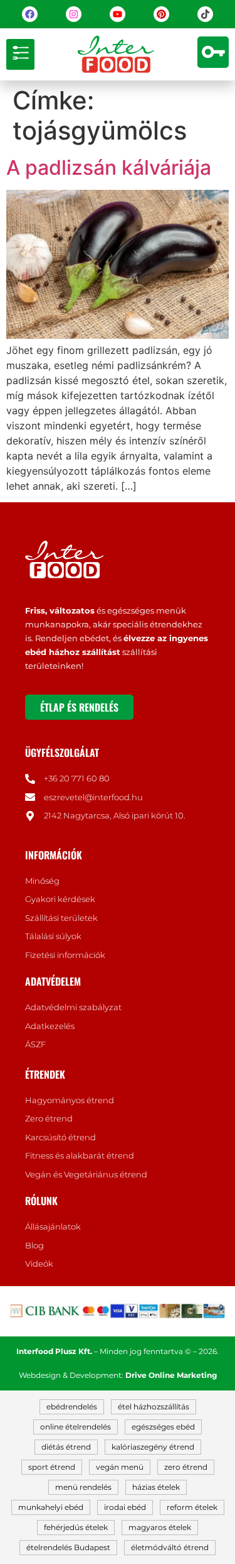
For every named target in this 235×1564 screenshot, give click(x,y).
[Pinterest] (161, 14)
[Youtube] (117, 14)
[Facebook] (30, 14)
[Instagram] (73, 14)
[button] (20, 54)
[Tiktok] (205, 14)
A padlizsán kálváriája (108, 167)
